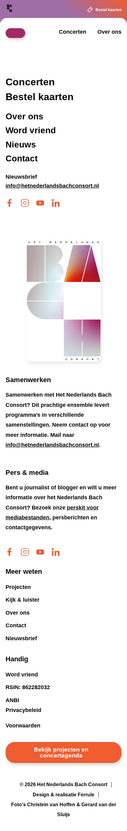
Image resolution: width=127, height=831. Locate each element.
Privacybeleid (23, 710)
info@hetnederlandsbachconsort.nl (52, 445)
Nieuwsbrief (21, 177)
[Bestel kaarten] (90, 9)
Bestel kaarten (108, 10)
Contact (22, 159)
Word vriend (31, 130)
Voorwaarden (23, 725)
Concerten (72, 32)
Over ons (109, 32)
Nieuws (21, 144)
